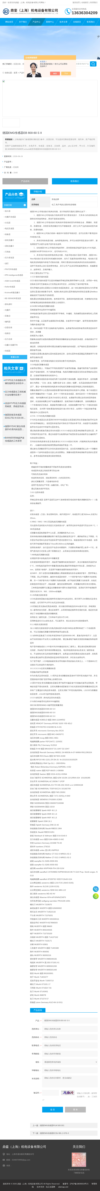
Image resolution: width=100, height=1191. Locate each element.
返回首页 (76, 2)
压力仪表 (8, 339)
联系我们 (94, 2)
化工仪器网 (50, 1187)
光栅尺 (7, 310)
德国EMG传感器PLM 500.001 (52, 1125)
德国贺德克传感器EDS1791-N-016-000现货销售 (15, 416)
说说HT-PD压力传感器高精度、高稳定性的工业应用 (15, 405)
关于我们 (23, 22)
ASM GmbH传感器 (12, 281)
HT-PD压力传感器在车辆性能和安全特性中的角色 (15, 382)
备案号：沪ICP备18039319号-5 (75, 1184)
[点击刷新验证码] (67, 1093)
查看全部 (15, 357)
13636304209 (96, 889)
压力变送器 (9, 258)
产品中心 (36, 22)
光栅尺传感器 (10, 217)
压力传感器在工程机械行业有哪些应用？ (15, 393)
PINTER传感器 (11, 269)
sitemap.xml (63, 1187)
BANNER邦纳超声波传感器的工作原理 (14, 439)
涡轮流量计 (9, 246)
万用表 (7, 252)
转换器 (7, 234)
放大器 (7, 211)
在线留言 (85, 2)
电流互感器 (9, 228)
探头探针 (8, 304)
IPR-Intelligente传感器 (14, 275)
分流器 (7, 223)
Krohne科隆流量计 (12, 293)
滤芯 (7, 263)
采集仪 (7, 316)
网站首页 (9, 22)
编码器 (7, 322)
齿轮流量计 (9, 240)
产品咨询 (25, 181)
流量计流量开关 (11, 345)
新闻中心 (50, 22)
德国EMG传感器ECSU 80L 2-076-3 (54, 1133)
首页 (15, 73)
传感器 (7, 351)
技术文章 (63, 22)
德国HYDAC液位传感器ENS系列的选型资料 (15, 428)
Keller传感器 (10, 287)
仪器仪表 (8, 205)
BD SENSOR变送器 (13, 298)
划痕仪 (7, 333)
